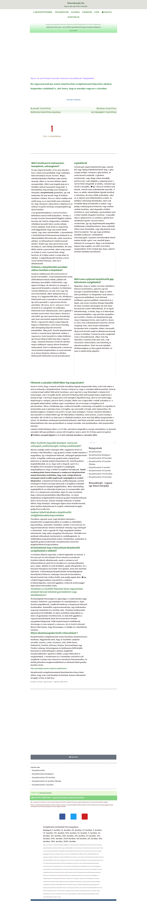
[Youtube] (85, 817)
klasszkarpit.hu (78, 525)
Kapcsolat (73, 17)
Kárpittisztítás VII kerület (100, 477)
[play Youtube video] (95, 265)
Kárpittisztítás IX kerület (100, 471)
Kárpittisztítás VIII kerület (100, 474)
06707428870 (73, 30)
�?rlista (107, 12)
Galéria (75, 12)
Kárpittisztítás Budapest (99, 455)
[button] (33, 53)
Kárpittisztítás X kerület (99, 467)
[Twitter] (73, 817)
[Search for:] (102, 442)
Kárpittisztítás (95, 452)
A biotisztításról (42, 12)
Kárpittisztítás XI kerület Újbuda (46, 781)
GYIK (96, 12)
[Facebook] (62, 817)
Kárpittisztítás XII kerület (100, 458)
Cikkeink (87, 12)
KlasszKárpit (42, 501)
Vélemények (62, 12)
